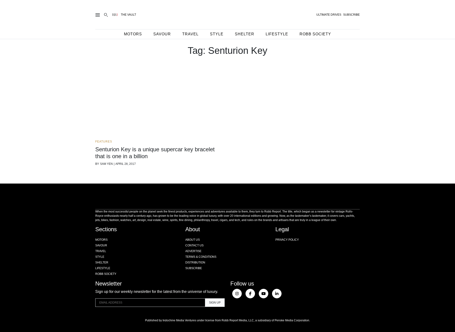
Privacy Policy (287, 239)
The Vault (128, 14)
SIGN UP (215, 302)
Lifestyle (277, 34)
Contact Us (194, 245)
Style (216, 34)
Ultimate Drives (328, 14)
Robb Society (315, 34)
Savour (162, 34)
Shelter (244, 34)
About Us (192, 239)
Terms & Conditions (200, 256)
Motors (133, 34)
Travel (190, 34)
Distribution (195, 262)
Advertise (193, 251)
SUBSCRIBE (351, 14)
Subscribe (193, 268)
